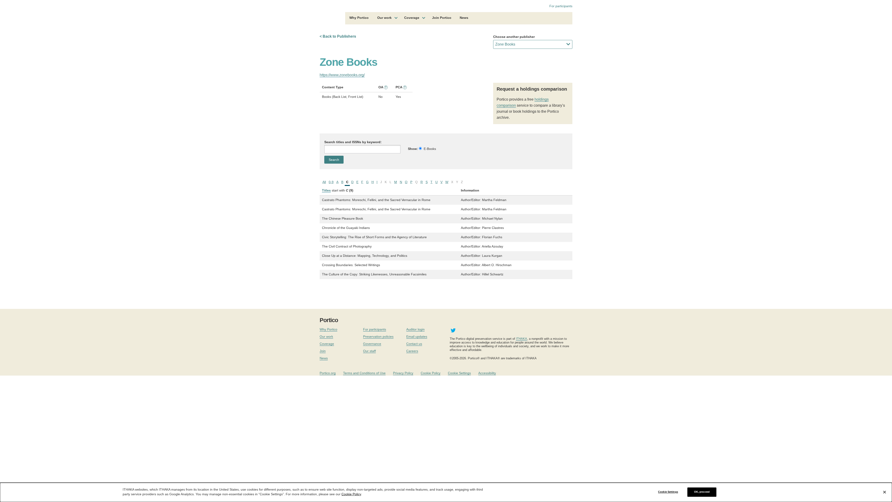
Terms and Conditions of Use (364, 373)
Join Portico (441, 18)
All (324, 182)
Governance (372, 344)
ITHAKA (521, 338)
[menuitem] (359, 18)
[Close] (884, 492)
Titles (326, 190)
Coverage (411, 18)
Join (323, 351)
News (464, 18)
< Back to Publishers (338, 36)
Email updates (416, 336)
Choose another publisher (514, 37)
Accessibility (487, 373)
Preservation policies (378, 336)
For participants (560, 6)
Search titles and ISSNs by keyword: (353, 142)
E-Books (430, 149)
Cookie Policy (430, 373)
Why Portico (359, 18)
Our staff (369, 351)
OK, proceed (702, 492)
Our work (384, 18)
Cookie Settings (459, 373)
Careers (412, 351)
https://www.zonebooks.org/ (342, 75)
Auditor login (415, 329)
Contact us (414, 344)
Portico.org (328, 373)
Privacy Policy (403, 373)
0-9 (331, 182)
